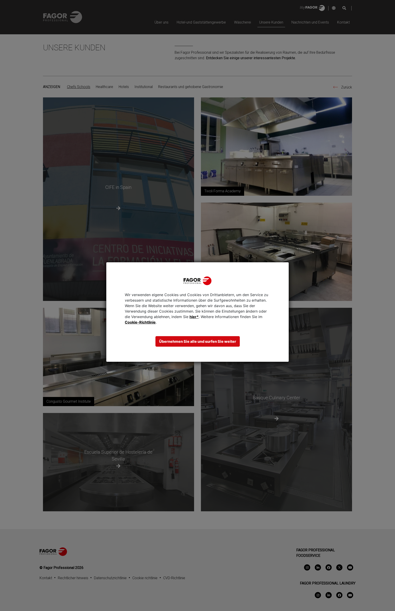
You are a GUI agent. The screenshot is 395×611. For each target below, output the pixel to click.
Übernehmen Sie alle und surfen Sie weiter (197, 341)
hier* (194, 316)
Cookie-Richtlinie (140, 322)
